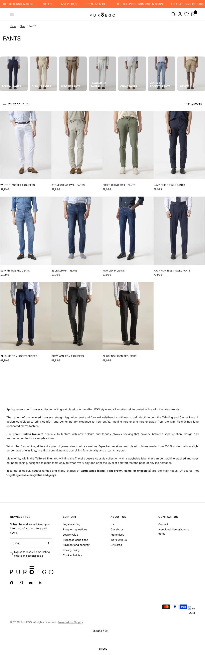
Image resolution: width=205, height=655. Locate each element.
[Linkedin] (43, 582)
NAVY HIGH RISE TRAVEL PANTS (172, 270)
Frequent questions (75, 529)
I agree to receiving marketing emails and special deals (32, 553)
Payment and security (76, 544)
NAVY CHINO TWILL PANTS (169, 185)
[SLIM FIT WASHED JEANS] (25, 231)
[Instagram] (24, 582)
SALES (45, 4)
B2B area (116, 544)
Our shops (117, 529)
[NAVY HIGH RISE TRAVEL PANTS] (179, 231)
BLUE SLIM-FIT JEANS (64, 270)
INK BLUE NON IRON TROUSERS (18, 356)
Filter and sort (19, 103)
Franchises (117, 534)
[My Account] (180, 14)
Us (112, 524)
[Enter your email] (48, 543)
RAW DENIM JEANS (113, 270)
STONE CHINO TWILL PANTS (68, 185)
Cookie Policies (72, 555)
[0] (192, 14)
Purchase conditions (75, 539)
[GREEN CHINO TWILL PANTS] (128, 145)
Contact (163, 524)
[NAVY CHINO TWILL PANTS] (179, 145)
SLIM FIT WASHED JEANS (15, 270)
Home (13, 26)
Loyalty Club (70, 534)
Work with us (119, 539)
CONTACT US (168, 517)
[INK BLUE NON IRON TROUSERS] (25, 316)
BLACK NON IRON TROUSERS (119, 356)
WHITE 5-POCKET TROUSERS (17, 185)
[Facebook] (14, 582)
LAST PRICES (65, 4)
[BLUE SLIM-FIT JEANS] (76, 231)
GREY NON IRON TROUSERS (67, 356)
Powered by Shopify (70, 622)
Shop (22, 26)
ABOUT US (118, 517)
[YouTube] (33, 583)
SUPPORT (70, 517)
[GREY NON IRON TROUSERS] (76, 316)
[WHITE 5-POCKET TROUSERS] (25, 145)
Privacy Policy (71, 550)
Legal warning (71, 524)
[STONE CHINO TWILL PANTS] (76, 145)
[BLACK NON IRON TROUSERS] (128, 316)
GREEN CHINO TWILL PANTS (119, 185)
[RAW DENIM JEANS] (128, 231)
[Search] (173, 14)
